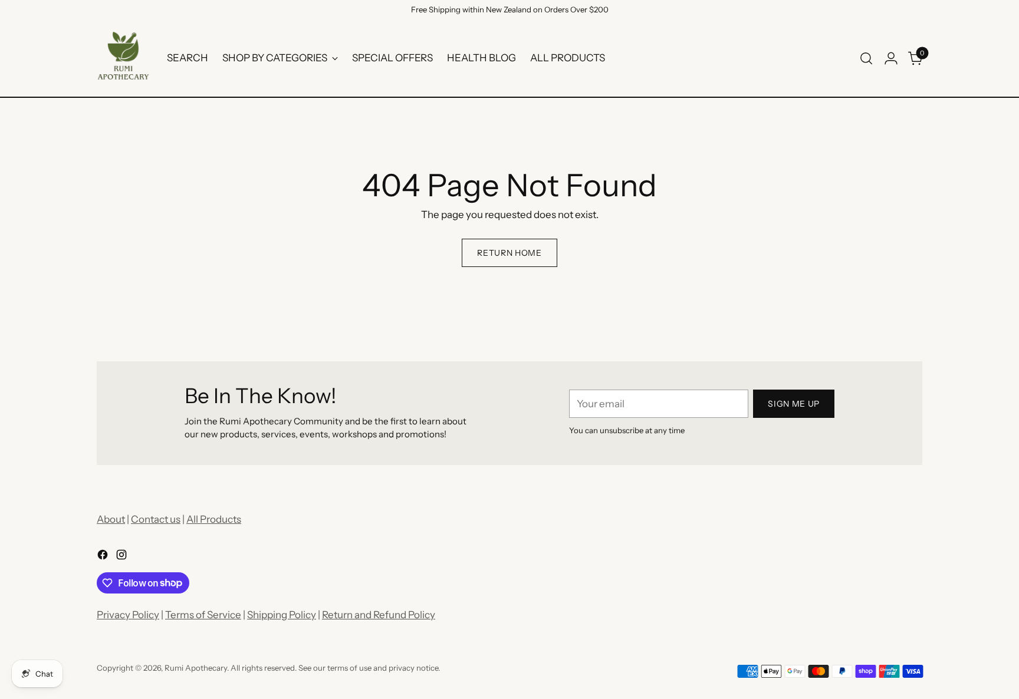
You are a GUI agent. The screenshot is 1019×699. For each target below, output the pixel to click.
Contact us (155, 519)
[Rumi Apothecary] (123, 58)
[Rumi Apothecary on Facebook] (104, 557)
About (111, 519)
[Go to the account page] (891, 58)
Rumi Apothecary (196, 667)
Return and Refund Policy (378, 615)
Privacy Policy (128, 615)
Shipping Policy (281, 615)
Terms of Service (203, 615)
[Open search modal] (866, 58)
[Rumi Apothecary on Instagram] (123, 557)
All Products (213, 519)
